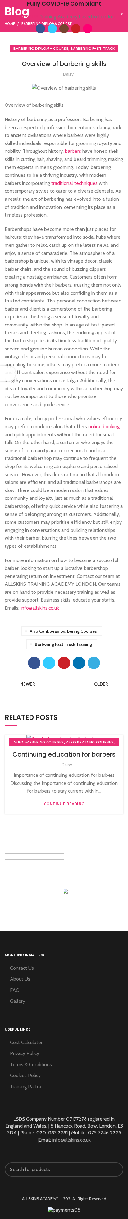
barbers (72, 151)
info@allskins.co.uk (40, 608)
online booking (104, 426)
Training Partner (27, 1087)
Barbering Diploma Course (40, 48)
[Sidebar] (8, 373)
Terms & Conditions (31, 1064)
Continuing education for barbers (64, 754)
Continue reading (64, 804)
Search (115, 1169)
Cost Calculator (26, 1042)
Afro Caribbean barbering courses (63, 631)
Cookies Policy (25, 1075)
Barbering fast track (93, 48)
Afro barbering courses (38, 742)
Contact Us (22, 968)
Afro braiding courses (90, 742)
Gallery (17, 1001)
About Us (20, 979)
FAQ (15, 990)
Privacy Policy (24, 1053)
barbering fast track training (63, 644)
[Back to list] (64, 684)
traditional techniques (74, 183)
